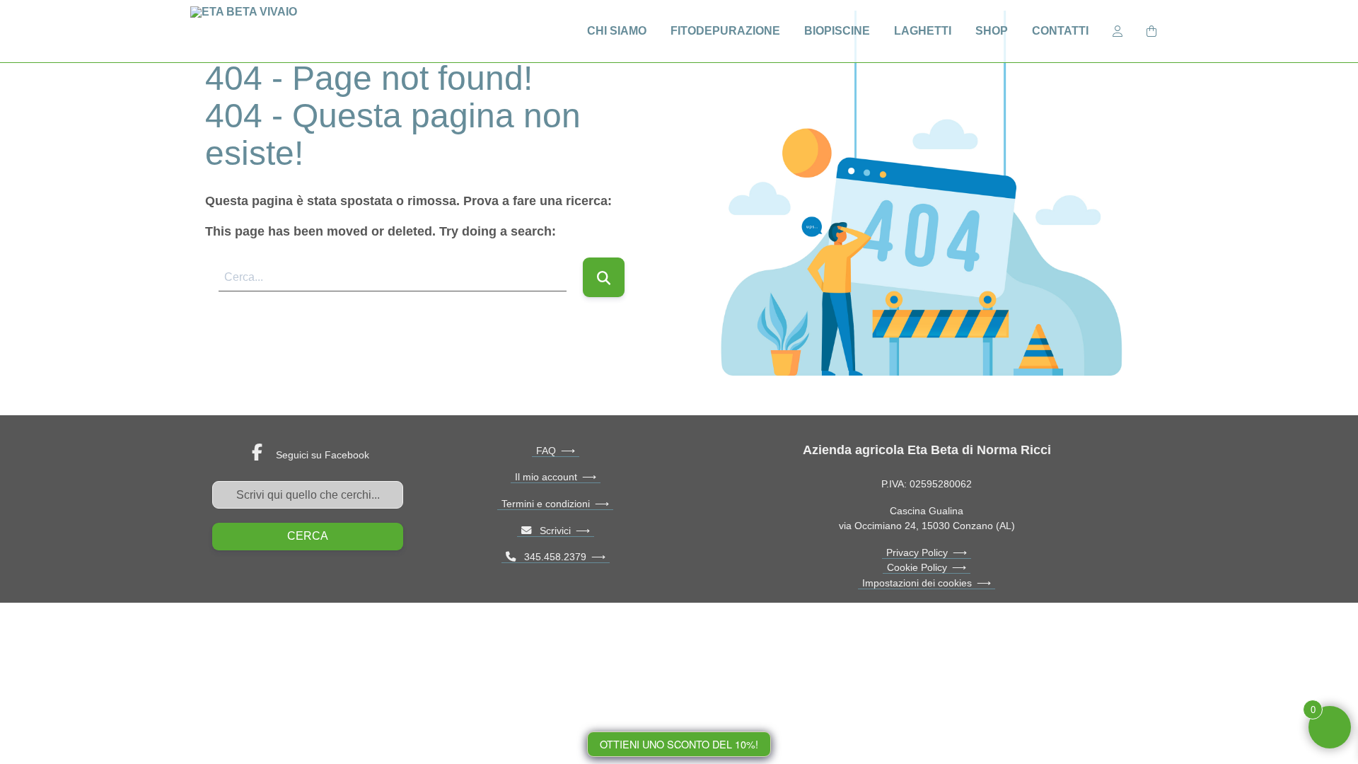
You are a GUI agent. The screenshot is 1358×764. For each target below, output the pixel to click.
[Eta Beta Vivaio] (249, 31)
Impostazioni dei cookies (917, 583)
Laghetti (922, 31)
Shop (991, 31)
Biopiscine (837, 31)
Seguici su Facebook (322, 455)
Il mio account (546, 476)
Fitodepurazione (725, 31)
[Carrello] (1151, 30)
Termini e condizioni (545, 503)
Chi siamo (616, 31)
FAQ (546, 450)
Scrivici (551, 530)
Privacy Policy (917, 552)
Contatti (1060, 31)
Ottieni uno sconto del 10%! (679, 743)
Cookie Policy (917, 567)
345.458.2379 (551, 556)
